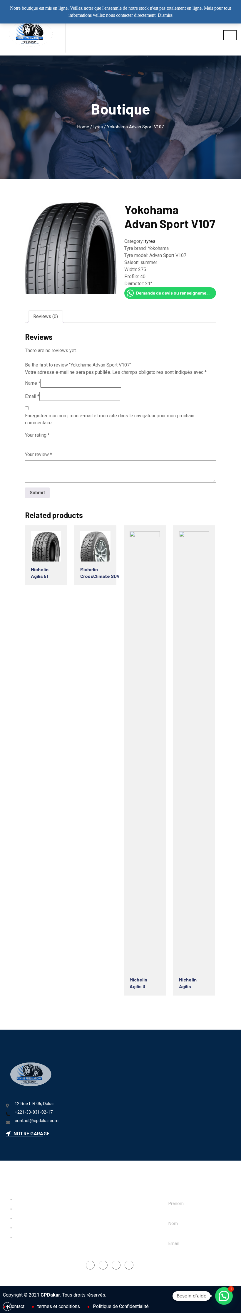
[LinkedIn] (116, 1265)
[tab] (45, 316)
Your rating (37, 435)
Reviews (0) (45, 316)
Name (32, 383)
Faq (16, 1218)
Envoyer (182, 1263)
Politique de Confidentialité (121, 1306)
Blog (17, 1228)
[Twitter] (129, 1265)
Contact (16, 1306)
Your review (38, 454)
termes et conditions (58, 1306)
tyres (98, 127)
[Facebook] (90, 1265)
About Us (22, 1209)
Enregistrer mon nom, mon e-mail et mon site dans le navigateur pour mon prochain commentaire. (109, 419)
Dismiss (165, 15)
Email (32, 396)
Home (83, 127)
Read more (49, 548)
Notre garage (30, 1134)
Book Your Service (30, 1200)
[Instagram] (103, 1265)
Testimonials (25, 1237)
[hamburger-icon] (230, 35)
